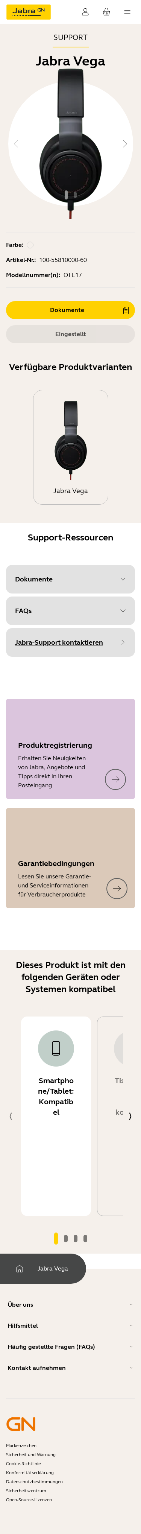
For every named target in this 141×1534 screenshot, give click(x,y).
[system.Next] (125, 144)
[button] (70, 579)
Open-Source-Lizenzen (29, 1499)
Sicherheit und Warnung (31, 1454)
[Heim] (20, 1269)
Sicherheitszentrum (26, 1490)
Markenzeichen (21, 1445)
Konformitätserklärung (30, 1472)
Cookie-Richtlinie (23, 1463)
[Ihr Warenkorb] (106, 12)
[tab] (66, 195)
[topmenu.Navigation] (127, 12)
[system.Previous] (16, 144)
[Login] (85, 12)
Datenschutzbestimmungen (34, 1481)
